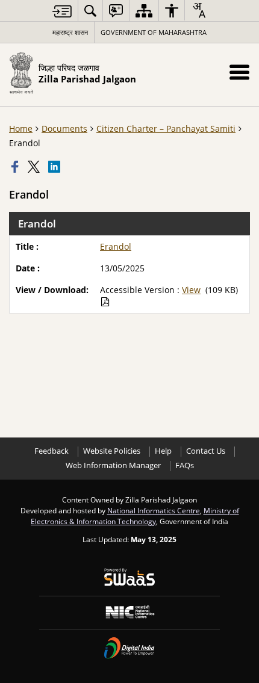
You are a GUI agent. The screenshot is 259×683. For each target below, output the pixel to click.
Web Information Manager (113, 465)
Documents (64, 128)
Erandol (115, 246)
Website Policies (111, 451)
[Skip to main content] (62, 11)
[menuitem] (90, 10)
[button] (239, 71)
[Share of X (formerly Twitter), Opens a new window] (35, 166)
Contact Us (205, 451)
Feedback (51, 451)
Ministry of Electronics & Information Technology (135, 515)
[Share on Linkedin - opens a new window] (55, 166)
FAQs (184, 465)
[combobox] (199, 10)
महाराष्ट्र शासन (70, 32)
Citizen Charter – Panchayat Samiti (166, 128)
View (191, 289)
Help (163, 451)
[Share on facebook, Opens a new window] (16, 166)
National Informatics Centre (153, 510)
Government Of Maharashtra (154, 32)
